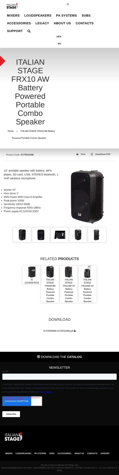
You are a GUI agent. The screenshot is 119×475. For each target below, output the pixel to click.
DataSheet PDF (103, 154)
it (68, 4)
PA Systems (66, 15)
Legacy (42, 23)
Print (82, 154)
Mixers (13, 15)
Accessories (19, 23)
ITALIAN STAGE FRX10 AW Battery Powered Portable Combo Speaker (33, 134)
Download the (61, 357)
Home (11, 131)
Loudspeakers (37, 15)
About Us (62, 23)
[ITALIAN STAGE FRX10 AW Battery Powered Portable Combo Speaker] (87, 196)
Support (15, 31)
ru (59, 44)
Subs (86, 15)
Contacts (85, 23)
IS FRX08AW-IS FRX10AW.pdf (58, 331)
